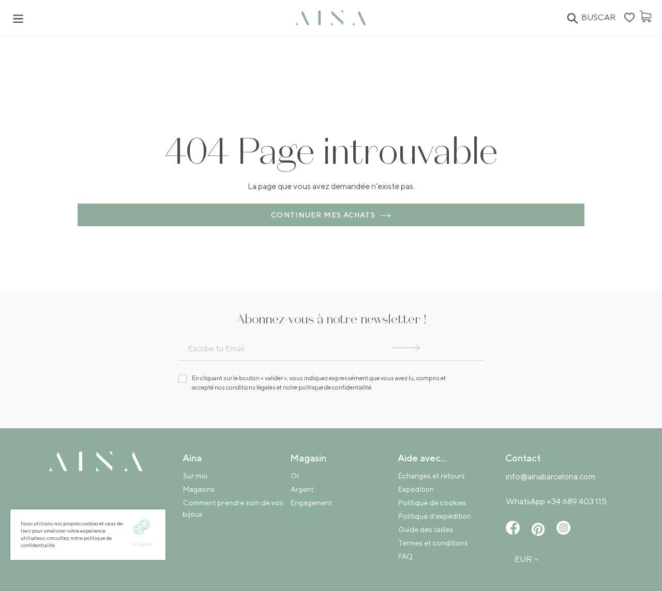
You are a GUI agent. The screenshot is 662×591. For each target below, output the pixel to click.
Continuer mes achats (323, 215)
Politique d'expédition (434, 516)
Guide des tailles (425, 529)
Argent (302, 489)
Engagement (311, 503)
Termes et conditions (433, 543)
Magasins (199, 489)
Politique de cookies (432, 503)
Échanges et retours (431, 476)
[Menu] (152, 17)
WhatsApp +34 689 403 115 (556, 501)
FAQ (405, 556)
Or (295, 476)
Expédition (416, 489)
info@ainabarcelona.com (550, 476)
